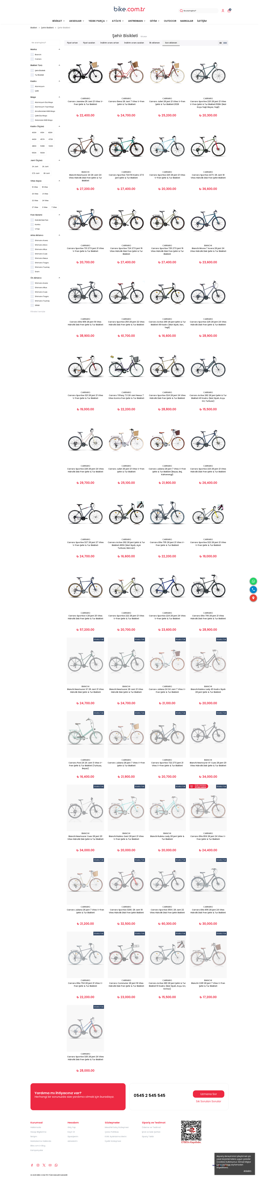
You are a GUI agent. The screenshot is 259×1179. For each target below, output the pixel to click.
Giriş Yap (72, 1127)
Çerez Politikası (112, 1132)
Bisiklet (33, 27)
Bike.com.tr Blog (37, 1145)
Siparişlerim (73, 1136)
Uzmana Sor (208, 1094)
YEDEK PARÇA (97, 21)
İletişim (33, 1136)
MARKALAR (186, 21)
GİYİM (153, 21)
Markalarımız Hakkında (40, 1141)
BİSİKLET (57, 21)
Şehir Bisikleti (47, 27)
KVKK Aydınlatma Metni (115, 1136)
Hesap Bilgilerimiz (38, 1132)
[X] (44, 1165)
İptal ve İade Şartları (151, 1132)
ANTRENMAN (135, 21)
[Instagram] (38, 1165)
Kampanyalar (36, 1150)
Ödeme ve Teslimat (151, 1127)
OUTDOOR (170, 21)
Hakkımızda (35, 1127)
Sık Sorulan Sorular (208, 1101)
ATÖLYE (116, 21)
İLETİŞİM (202, 21)
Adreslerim (73, 1141)
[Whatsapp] (56, 1165)
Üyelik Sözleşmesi (113, 1141)
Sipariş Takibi (148, 1136)
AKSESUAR (75, 21)
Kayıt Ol (71, 1132)
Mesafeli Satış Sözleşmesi (117, 1127)
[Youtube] (50, 1165)
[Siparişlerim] (223, 10)
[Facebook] (31, 1165)
